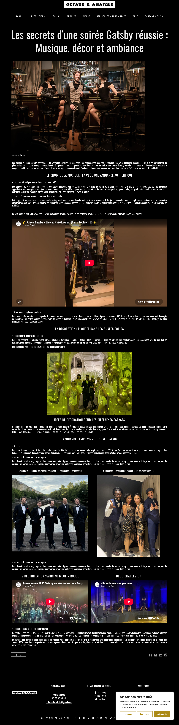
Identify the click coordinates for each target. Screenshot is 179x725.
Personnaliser (128, 714)
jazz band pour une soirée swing (42, 200)
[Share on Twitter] (155, 655)
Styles (55, 16)
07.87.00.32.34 (59, 698)
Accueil (20, 16)
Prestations (38, 16)
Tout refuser (145, 714)
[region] (145, 706)
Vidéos (86, 16)
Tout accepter (161, 714)
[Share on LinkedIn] (160, 655)
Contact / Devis (154, 16)
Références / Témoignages (111, 16)
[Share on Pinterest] (165, 655)
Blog (135, 16)
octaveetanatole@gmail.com (59, 702)
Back (18, 654)
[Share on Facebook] (150, 655)
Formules (71, 16)
